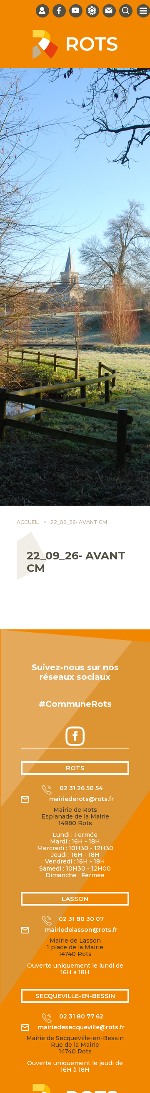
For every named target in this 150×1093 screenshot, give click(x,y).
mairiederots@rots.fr (81, 799)
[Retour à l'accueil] (75, 56)
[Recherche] (125, 10)
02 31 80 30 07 (81, 919)
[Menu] (143, 10)
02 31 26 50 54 (81, 788)
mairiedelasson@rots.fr (81, 929)
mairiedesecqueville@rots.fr (81, 1027)
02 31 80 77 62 (81, 1016)
